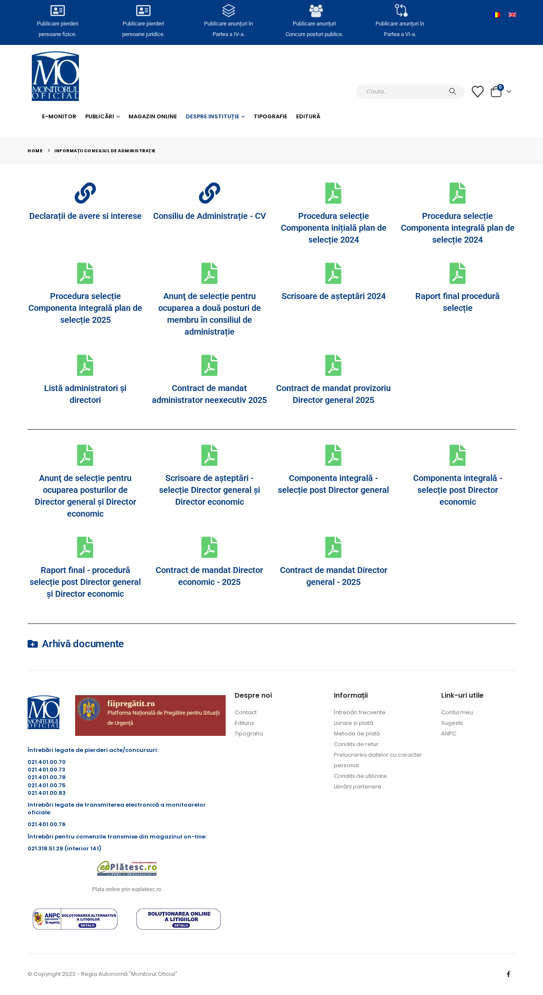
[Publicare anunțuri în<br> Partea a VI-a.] (399, 10)
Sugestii (452, 723)
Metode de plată (357, 733)
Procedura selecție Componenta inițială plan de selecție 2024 (333, 228)
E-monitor (59, 116)
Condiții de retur (356, 744)
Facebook (508, 974)
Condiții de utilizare (360, 776)
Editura (244, 723)
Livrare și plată (353, 723)
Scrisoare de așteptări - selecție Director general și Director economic (209, 490)
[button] (271, 644)
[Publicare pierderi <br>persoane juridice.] (143, 10)
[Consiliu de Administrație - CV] (209, 193)
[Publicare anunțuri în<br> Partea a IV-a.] (228, 10)
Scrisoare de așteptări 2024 (334, 296)
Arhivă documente (83, 644)
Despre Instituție (212, 116)
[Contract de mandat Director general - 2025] (333, 547)
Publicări (99, 116)
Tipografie (270, 116)
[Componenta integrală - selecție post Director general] (333, 455)
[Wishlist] (477, 92)
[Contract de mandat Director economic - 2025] (209, 547)
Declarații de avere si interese (85, 216)
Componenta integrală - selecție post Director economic (457, 490)
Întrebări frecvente (360, 712)
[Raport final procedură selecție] (457, 273)
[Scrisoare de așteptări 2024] (333, 273)
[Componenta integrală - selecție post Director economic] (457, 455)
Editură (308, 116)
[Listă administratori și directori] (85, 365)
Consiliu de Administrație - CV (209, 216)
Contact (246, 712)
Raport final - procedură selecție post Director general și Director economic (85, 582)
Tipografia (249, 733)
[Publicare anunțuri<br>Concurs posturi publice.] (314, 10)
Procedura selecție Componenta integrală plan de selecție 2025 (85, 308)
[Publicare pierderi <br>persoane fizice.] (57, 10)
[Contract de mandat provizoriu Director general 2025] (333, 365)
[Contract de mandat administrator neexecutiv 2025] (209, 365)
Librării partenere (357, 787)
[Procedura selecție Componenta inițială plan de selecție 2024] (333, 193)
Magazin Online (153, 116)
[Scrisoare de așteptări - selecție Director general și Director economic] (209, 455)
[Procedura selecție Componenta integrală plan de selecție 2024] (457, 193)
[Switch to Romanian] (496, 15)
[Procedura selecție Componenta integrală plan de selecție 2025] (85, 273)
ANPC (448, 733)
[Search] (453, 91)
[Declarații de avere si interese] (85, 193)
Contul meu (457, 712)
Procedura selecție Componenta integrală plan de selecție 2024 (458, 228)
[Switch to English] (512, 15)
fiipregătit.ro (131, 703)
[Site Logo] (55, 76)
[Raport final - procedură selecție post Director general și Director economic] (85, 547)
